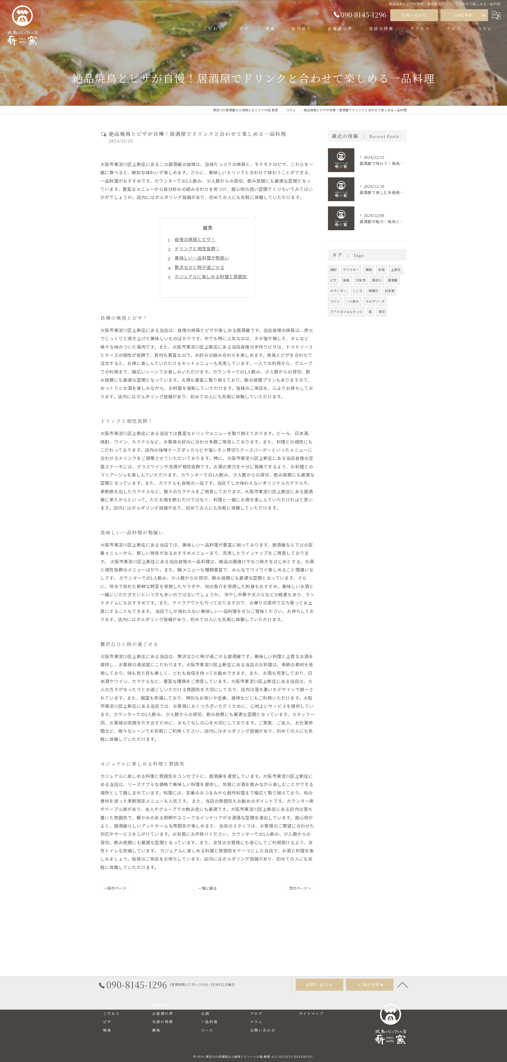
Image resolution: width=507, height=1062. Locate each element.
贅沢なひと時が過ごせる (199, 267)
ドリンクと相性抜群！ (197, 248)
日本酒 (390, 290)
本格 (381, 269)
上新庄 (396, 269)
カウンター (338, 290)
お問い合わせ (414, 15)
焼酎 (333, 269)
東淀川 (377, 280)
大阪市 (360, 280)
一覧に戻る (207, 888)
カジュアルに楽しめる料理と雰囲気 (211, 276)
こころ (357, 290)
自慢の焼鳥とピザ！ (195, 239)
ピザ (333, 280)
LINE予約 (463, 15)
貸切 (381, 311)
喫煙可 (373, 290)
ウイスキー (351, 269)
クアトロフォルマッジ (346, 311)
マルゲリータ (375, 301)
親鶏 (368, 269)
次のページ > (300, 888)
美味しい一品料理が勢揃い (202, 258)
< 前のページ (115, 888)
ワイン (335, 301)
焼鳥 (346, 280)
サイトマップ (311, 1013)
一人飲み (352, 301)
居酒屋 (393, 280)
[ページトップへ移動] (402, 984)
